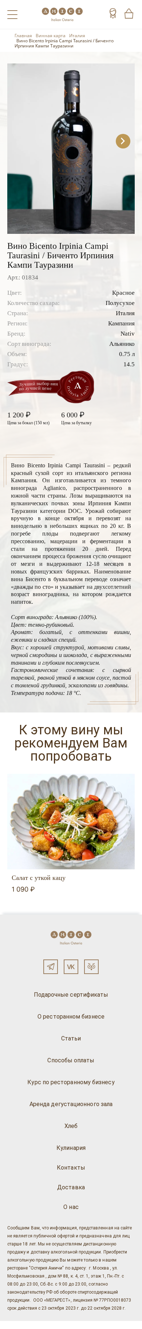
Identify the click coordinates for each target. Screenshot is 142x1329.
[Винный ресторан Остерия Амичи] (62, 14)
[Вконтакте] (71, 966)
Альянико (122, 343)
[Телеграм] (50, 966)
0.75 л (127, 354)
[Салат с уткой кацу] (71, 822)
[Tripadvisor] (91, 966)
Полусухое (120, 303)
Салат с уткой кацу (39, 877)
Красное (123, 292)
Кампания (121, 323)
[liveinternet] (16, 1325)
